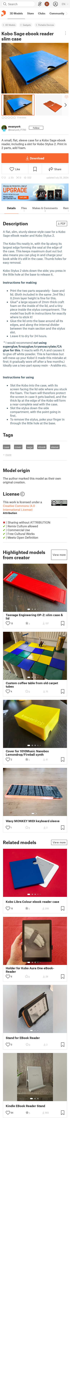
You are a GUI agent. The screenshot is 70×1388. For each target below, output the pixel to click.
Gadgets (27, 25)
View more (59, 554)
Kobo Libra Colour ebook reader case (32, 901)
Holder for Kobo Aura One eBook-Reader (30, 969)
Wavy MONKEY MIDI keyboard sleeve (33, 821)
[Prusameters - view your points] (47, 4)
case (6, 447)
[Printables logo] (3, 13)
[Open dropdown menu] (66, 33)
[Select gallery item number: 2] (32, 609)
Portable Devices (46, 25)
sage (30, 447)
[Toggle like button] (8, 623)
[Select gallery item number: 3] (35, 609)
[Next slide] (65, 105)
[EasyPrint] (40, 4)
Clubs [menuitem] (41, 13)
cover (18, 447)
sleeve (55, 447)
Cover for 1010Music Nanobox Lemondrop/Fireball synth (27, 752)
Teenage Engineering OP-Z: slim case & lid (34, 616)
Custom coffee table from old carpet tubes (32, 684)
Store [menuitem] (30, 13)
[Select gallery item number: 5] (40, 609)
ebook (42, 447)
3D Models (10, 25)
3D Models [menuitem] (16, 13)
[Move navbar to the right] (66, 13)
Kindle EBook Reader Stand (25, 1106)
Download (37, 158)
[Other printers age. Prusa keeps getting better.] (35, 192)
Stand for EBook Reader (23, 1038)
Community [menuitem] (57, 13)
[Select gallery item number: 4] (38, 609)
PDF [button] (63, 223)
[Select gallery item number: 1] (28, 609)
